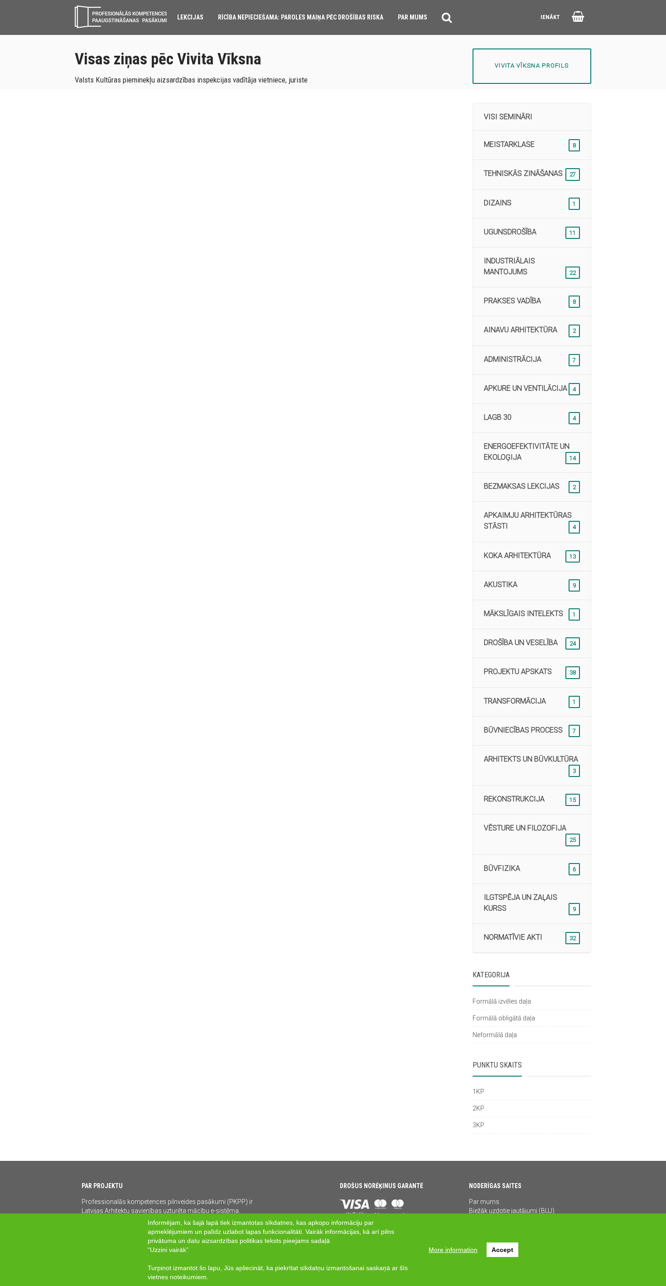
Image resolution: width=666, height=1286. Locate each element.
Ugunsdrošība (530, 232)
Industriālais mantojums (530, 266)
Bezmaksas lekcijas (530, 486)
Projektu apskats (530, 671)
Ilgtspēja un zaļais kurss (530, 902)
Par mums (484, 1201)
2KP (478, 1108)
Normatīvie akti (530, 937)
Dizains (530, 203)
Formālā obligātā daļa (504, 1018)
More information (453, 1249)
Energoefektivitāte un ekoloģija (530, 451)
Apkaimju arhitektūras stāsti (530, 520)
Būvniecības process (530, 730)
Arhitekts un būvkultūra (531, 764)
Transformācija (530, 701)
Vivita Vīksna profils (532, 65)
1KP (478, 1091)
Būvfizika (530, 868)
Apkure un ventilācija (530, 388)
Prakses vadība (530, 300)
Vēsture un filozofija (530, 833)
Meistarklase (530, 144)
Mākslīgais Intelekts (530, 613)
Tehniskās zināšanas (530, 173)
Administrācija (530, 359)
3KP (478, 1125)
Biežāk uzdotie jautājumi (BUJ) (512, 1210)
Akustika (530, 584)
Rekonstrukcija (530, 799)
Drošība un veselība (530, 642)
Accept (502, 1249)
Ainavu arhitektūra (530, 329)
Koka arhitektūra (530, 555)
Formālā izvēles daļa (502, 1001)
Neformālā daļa (495, 1035)
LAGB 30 (530, 417)
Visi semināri (508, 116)
